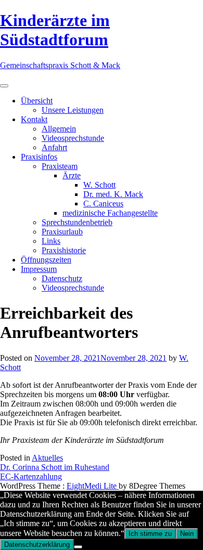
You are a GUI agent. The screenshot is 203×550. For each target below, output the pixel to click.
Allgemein (59, 128)
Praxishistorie (64, 250)
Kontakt (34, 119)
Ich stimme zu (150, 534)
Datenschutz (62, 278)
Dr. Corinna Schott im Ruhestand (54, 467)
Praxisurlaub (62, 231)
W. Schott (99, 184)
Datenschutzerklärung (37, 544)
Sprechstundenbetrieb (77, 222)
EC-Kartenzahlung (31, 476)
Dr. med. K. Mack (113, 194)
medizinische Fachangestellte (110, 212)
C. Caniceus (103, 203)
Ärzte (71, 175)
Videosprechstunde (73, 138)
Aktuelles (47, 457)
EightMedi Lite (93, 485)
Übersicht (37, 100)
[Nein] (78, 546)
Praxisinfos (39, 156)
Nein (187, 534)
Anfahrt (54, 147)
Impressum (39, 269)
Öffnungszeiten (46, 259)
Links (51, 241)
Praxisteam (60, 166)
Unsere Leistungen (73, 110)
